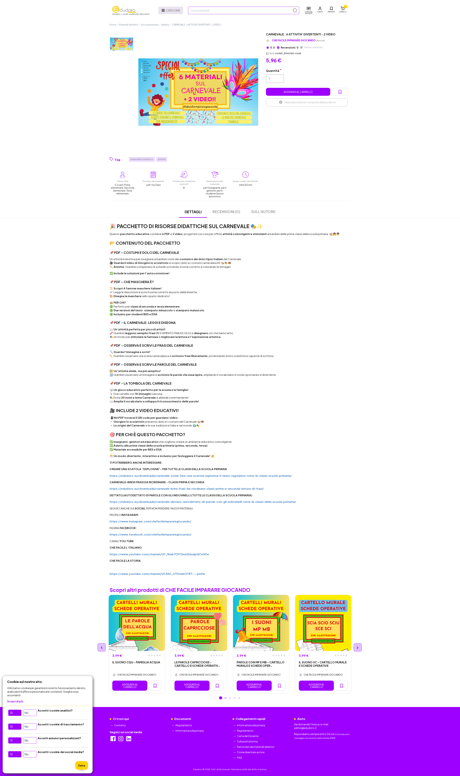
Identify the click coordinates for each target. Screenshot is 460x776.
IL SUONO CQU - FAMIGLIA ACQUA (136, 662)
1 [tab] (220, 698)
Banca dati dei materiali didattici (255, 746)
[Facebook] (113, 739)
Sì (11, 713)
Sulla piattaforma (247, 741)
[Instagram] (121, 739)
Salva (81, 765)
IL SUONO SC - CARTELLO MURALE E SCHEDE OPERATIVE (323, 663)
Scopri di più (15, 701)
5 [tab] (239, 698)
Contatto (120, 725)
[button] (320, 9)
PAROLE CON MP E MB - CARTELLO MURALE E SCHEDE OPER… (260, 663)
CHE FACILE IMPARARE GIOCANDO (298, 40)
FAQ (239, 757)
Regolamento (184, 725)
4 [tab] (234, 698)
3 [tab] (230, 698)
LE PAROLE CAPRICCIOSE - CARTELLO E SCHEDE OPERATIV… (197, 663)
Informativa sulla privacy (190, 730)
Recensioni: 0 (289, 47)
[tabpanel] (136, 644)
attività (161, 159)
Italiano (165, 24)
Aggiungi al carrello (298, 91)
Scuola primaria (149, 24)
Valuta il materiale (313, 47)
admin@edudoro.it (305, 727)
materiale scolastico (142, 159)
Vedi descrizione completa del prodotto (310, 102)
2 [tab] (225, 698)
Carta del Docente (248, 736)
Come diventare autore (250, 752)
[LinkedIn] (129, 739)
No (26, 713)
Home (113, 24)
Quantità (272, 71)
